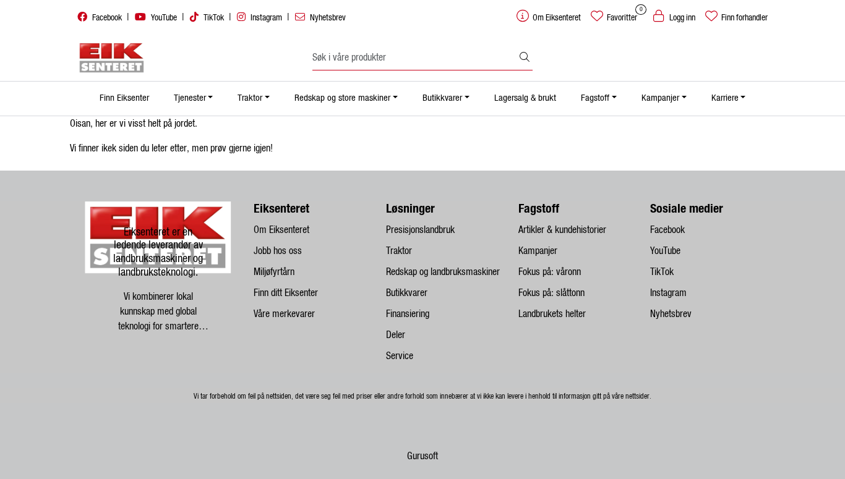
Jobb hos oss (278, 251)
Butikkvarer (442, 98)
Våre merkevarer (284, 314)
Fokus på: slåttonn (551, 293)
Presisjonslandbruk (420, 230)
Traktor (250, 98)
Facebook (107, 18)
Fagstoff (595, 98)
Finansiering (407, 314)
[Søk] (525, 58)
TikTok (214, 18)
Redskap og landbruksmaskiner (443, 272)
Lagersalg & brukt (525, 98)
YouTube (164, 18)
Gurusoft (422, 456)
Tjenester (190, 98)
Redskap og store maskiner (342, 98)
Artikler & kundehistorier (562, 230)
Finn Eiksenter (124, 98)
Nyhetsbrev (327, 18)
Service (399, 356)
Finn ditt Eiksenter (286, 293)
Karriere (725, 98)
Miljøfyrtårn (274, 272)
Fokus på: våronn (549, 272)
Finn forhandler (743, 18)
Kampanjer (660, 98)
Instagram (266, 18)
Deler (395, 335)
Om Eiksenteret (281, 230)
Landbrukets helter (552, 314)
